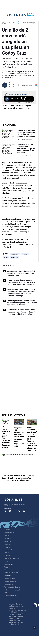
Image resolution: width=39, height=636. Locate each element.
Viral (5, 570)
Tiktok (15, 511)
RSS (5, 593)
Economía (7, 538)
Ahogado (25, 254)
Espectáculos (8, 550)
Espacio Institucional (11, 573)
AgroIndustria (8, 564)
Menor (6, 257)
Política (6, 535)
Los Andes (4, 22)
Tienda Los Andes (10, 581)
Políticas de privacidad (12, 590)
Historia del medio (10, 596)
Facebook (5, 511)
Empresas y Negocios (11, 558)
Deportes (7, 547)
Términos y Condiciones (12, 587)
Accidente (14, 257)
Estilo (6, 561)
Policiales (12, 23)
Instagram (10, 511)
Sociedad (7, 541)
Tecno (6, 567)
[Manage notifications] (34, 627)
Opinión (7, 556)
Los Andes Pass (9, 578)
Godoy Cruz (15, 254)
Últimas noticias (9, 533)
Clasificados (8, 584)
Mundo (6, 553)
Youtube (24, 511)
